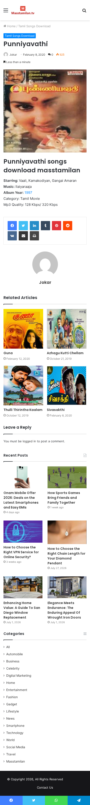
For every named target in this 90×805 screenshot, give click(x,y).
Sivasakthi (56, 409)
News (10, 718)
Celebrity (13, 668)
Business (12, 661)
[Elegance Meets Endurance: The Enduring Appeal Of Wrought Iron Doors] (67, 587)
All (8, 647)
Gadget (11, 704)
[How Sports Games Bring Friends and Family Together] (67, 477)
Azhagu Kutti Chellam (65, 353)
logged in (29, 441)
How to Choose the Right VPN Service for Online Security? (21, 552)
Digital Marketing (18, 675)
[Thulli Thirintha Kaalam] (23, 385)
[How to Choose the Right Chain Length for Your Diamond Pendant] (67, 532)
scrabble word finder (69, 780)
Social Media (15, 747)
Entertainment (16, 690)
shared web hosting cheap (78, 780)
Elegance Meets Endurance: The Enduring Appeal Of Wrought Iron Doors (64, 610)
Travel (10, 754)
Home (11, 26)
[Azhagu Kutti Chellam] (67, 329)
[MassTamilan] (23, 10)
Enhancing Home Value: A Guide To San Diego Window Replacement (21, 610)
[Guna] (23, 329)
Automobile (14, 654)
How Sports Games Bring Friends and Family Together (64, 498)
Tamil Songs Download (34, 26)
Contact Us (45, 787)
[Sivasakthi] (67, 385)
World (10, 740)
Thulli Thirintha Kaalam (22, 409)
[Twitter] (23, 225)
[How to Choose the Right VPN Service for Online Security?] (22, 531)
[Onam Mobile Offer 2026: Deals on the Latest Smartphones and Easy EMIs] (22, 477)
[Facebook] (12, 225)
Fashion (12, 697)
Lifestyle (12, 711)
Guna (8, 353)
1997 (28, 192)
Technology (15, 733)
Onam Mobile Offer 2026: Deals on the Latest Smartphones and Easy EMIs (21, 500)
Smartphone (15, 725)
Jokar (13, 54)
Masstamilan (15, 761)
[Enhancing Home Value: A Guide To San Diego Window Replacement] (22, 587)
